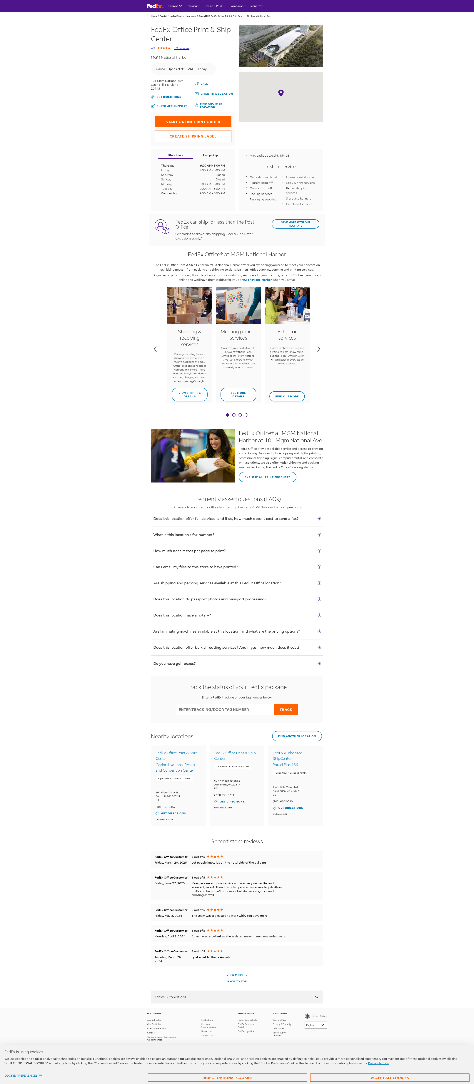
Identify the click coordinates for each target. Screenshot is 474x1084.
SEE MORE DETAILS (233, 393)
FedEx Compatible (247, 1019)
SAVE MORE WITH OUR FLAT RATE (295, 223)
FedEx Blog (207, 1019)
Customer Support (169, 106)
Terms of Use (279, 1019)
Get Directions (166, 96)
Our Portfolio (154, 1024)
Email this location (217, 94)
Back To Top (237, 981)
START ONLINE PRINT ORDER (187, 120)
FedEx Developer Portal (247, 1025)
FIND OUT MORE (284, 394)
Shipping (173, 6)
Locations (236, 6)
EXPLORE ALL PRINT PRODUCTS (265, 475)
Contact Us (207, 1035)
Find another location (211, 105)
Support (255, 6)
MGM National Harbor (256, 280)
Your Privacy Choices (279, 1034)
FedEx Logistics (246, 1031)
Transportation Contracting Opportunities (161, 1038)
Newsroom (206, 1031)
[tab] (227, 415)
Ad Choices (278, 1028)
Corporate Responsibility (208, 1025)
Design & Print (213, 6)
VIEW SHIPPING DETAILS (186, 393)
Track (286, 709)
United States (319, 1016)
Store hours (175, 155)
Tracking (191, 6)
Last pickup (210, 155)
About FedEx (154, 1019)
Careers (151, 1032)
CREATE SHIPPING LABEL (186, 134)
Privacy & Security (282, 1024)
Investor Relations (156, 1028)
